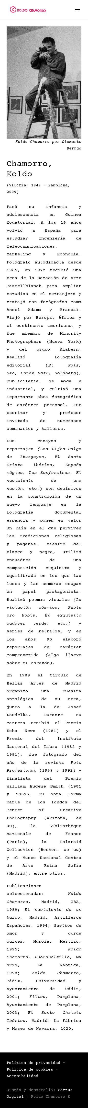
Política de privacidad (33, 1063)
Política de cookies (30, 1069)
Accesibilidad (22, 1076)
